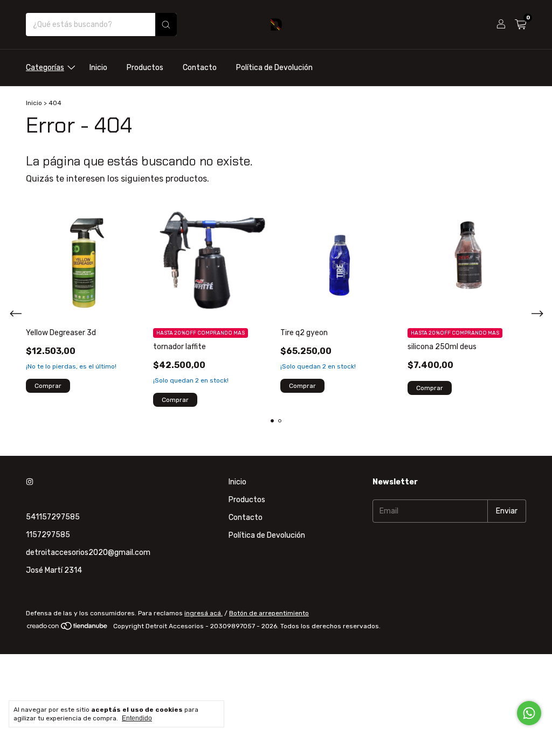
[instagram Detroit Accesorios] (29, 482)
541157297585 (53, 517)
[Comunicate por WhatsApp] (529, 713)
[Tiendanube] (67, 629)
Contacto (200, 67)
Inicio (98, 67)
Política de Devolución (274, 67)
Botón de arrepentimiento (269, 613)
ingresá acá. (203, 613)
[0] (520, 24)
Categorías (45, 67)
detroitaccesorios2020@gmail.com (88, 552)
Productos (145, 67)
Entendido (137, 718)
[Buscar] (166, 24)
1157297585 (48, 534)
